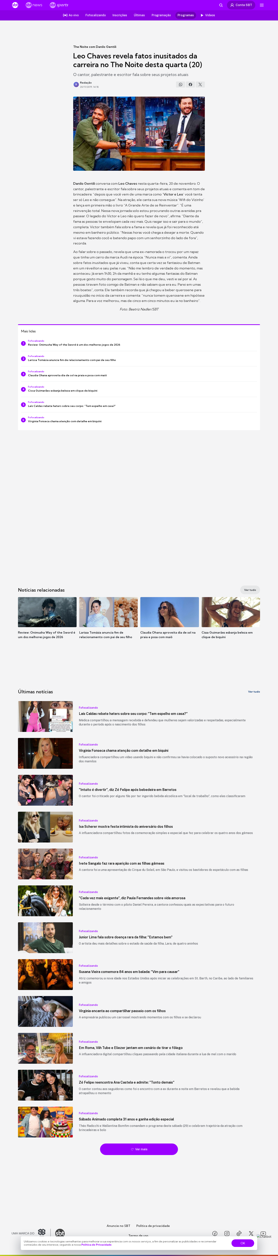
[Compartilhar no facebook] (190, 84)
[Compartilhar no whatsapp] (180, 84)
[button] (47, 623)
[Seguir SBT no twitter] (251, 1233)
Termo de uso (138, 1235)
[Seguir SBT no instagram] (227, 1233)
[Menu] (262, 5)
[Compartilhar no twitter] (200, 84)
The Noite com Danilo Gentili (94, 47)
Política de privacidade (153, 1226)
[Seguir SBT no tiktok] (239, 1233)
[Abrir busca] (221, 5)
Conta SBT (244, 5)
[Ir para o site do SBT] (60, 1233)
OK (243, 1243)
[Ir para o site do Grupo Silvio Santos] (31, 1233)
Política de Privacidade (96, 1244)
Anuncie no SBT (118, 1226)
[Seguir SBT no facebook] (215, 1233)
